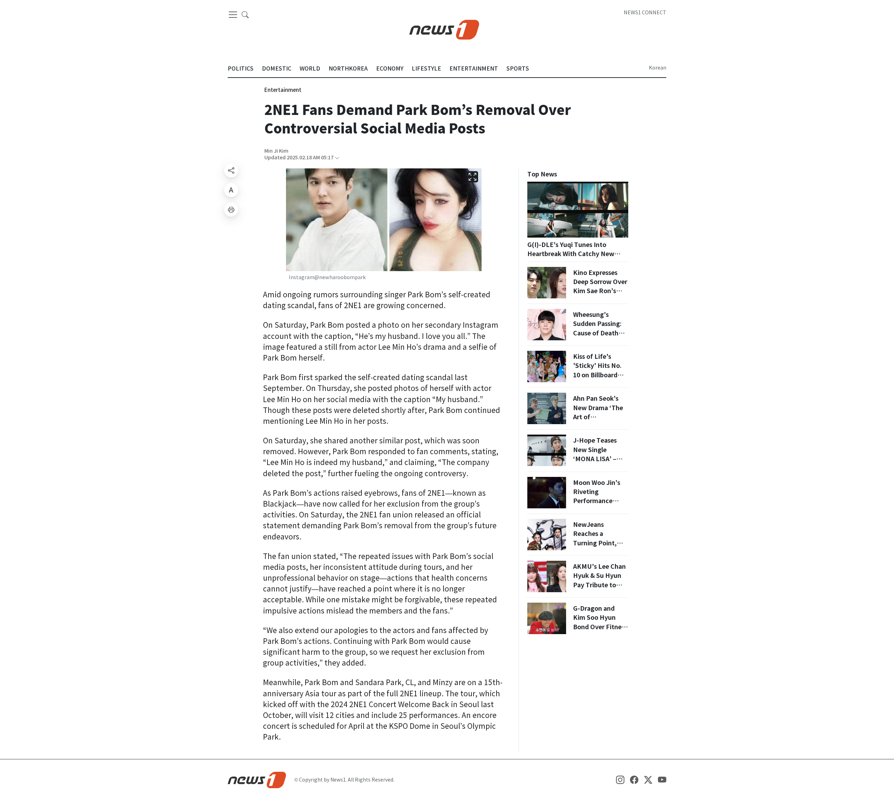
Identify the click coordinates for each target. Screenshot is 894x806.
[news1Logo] (257, 779)
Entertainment (282, 90)
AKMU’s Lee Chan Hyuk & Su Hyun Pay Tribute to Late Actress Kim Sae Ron (599, 585)
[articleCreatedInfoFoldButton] (337, 157)
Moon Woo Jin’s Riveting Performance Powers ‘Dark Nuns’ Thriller (596, 501)
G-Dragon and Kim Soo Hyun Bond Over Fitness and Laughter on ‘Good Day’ (600, 626)
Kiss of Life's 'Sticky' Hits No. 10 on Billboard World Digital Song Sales (597, 375)
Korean (657, 68)
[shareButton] (231, 170)
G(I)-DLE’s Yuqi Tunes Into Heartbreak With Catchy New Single (570, 254)
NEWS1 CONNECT (645, 12)
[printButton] (231, 210)
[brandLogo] (444, 29)
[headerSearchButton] (245, 14)
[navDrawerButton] (233, 14)
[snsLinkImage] (620, 779)
